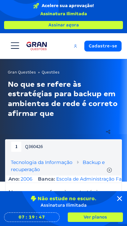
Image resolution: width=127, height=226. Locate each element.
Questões (51, 72)
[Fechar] (119, 198)
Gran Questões (22, 72)
